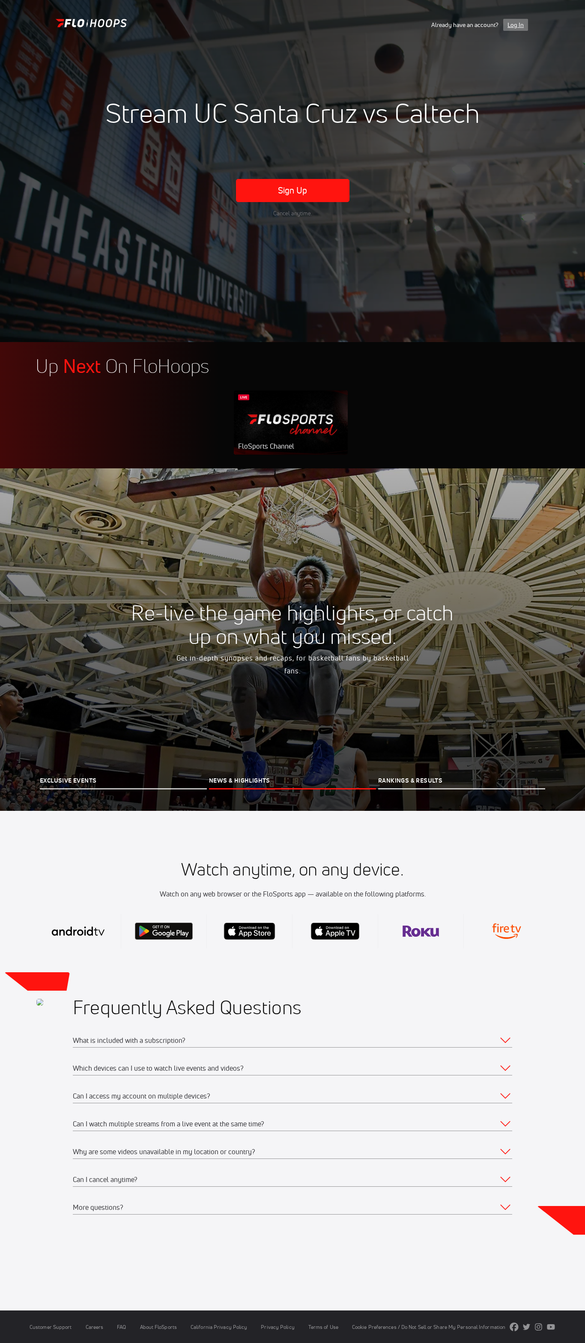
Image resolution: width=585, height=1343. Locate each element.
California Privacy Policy (219, 1327)
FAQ (121, 1327)
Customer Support (51, 1327)
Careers (95, 1327)
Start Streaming (291, 431)
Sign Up (292, 190)
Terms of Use (323, 1327)
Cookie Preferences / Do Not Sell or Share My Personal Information (428, 1327)
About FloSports (158, 1327)
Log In (515, 25)
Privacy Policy (277, 1327)
